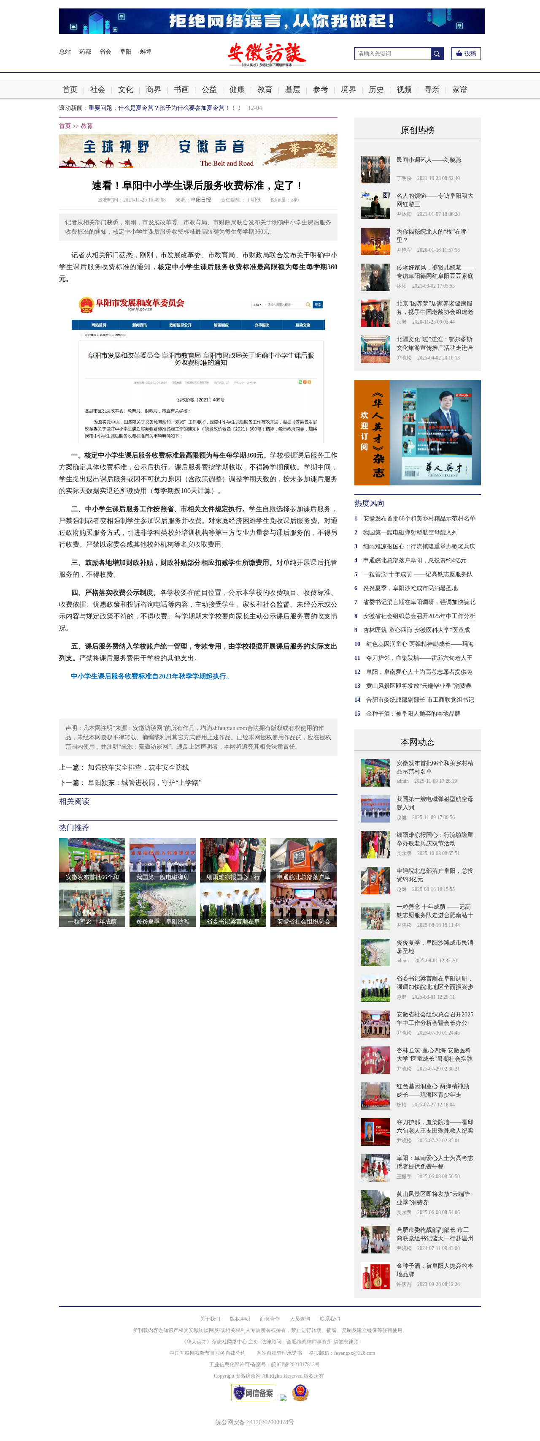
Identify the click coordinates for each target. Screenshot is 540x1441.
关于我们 (210, 1319)
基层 (292, 89)
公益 (209, 89)
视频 (404, 89)
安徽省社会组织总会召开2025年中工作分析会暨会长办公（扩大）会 (435, 1023)
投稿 (470, 53)
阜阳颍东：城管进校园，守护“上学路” (145, 782)
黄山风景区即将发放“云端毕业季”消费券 (419, 686)
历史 (376, 89)
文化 (125, 89)
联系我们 (330, 1319)
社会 (97, 89)
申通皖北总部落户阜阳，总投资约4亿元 (415, 560)
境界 (348, 89)
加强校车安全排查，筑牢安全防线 (138, 767)
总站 (65, 52)
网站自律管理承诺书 (279, 1353)
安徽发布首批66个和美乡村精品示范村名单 (419, 518)
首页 (70, 89)
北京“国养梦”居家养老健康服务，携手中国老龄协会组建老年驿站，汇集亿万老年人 (435, 312)
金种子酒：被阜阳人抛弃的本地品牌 (413, 714)
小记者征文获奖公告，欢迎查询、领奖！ (142, 108)
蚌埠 (146, 52)
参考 (320, 89)
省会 (105, 52)
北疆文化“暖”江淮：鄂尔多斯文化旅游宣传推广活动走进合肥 (435, 348)
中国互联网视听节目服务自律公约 (208, 1353)
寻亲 (432, 89)
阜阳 (126, 52)
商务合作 (270, 1319)
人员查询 (300, 1319)
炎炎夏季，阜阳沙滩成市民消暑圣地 (410, 588)
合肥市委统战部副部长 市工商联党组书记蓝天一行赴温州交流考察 (435, 1238)
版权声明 (240, 1319)
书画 (181, 89)
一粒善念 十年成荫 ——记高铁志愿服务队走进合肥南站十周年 (435, 915)
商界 (153, 89)
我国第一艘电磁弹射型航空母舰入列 (410, 532)
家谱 (459, 89)
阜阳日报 (201, 200)
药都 (85, 52)
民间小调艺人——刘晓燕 (429, 160)
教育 (265, 89)
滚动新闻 (71, 108)
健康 (237, 89)
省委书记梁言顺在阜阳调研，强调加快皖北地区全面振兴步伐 (435, 987)
